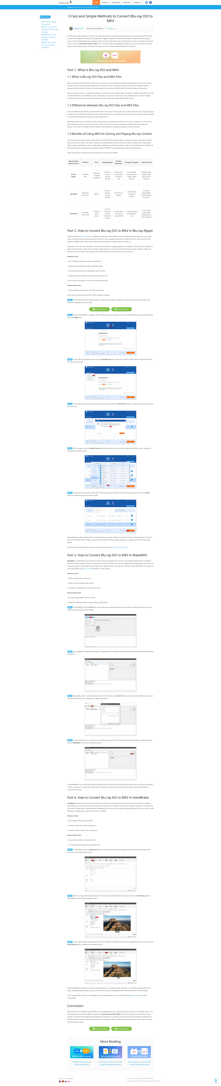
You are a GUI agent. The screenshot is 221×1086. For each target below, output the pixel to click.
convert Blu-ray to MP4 (119, 547)
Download (116, 2)
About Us (145, 1078)
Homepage (70, 7)
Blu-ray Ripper (86, 236)
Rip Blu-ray (78, 7)
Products (105, 2)
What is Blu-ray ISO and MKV (49, 23)
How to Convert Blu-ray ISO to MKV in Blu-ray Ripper (50, 29)
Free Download (100, 309)
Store (96, 2)
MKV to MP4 (136, 995)
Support (137, 2)
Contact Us (130, 1078)
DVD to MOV (88, 569)
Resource (127, 2)
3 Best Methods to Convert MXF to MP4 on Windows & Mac (139, 1063)
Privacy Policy (138, 1078)
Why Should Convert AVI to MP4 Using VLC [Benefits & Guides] (110, 1063)
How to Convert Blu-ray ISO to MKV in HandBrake (49, 45)
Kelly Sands (78, 28)
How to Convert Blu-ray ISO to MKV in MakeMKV (49, 37)
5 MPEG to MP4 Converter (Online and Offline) (81, 1063)
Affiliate (151, 1078)
